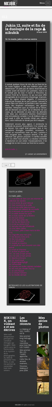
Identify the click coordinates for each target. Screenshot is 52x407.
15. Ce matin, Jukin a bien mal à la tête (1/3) (24, 231)
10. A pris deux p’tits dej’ (18, 220)
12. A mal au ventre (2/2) (19, 224)
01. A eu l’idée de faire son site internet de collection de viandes (26, 199)
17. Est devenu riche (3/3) (19, 237)
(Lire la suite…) (11, 149)
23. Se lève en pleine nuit (19, 251)
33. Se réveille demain (17, 275)
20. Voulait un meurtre (18, 243)
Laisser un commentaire (37, 154)
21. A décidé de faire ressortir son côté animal (24, 246)
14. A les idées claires (17, 228)
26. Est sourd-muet (16, 260)
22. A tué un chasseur (17, 249)
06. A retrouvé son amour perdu (22, 211)
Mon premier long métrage (25, 337)
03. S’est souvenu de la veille (20, 205)
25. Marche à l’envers (17, 258)
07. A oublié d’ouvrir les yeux (20, 213)
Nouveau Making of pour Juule (24, 368)
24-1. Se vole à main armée (20, 253)
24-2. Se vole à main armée (20, 256)
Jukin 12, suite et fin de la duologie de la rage (25, 27)
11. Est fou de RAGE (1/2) (19, 222)
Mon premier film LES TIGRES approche (25, 353)
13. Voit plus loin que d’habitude (21, 226)
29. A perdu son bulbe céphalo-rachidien (25, 266)
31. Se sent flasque (16, 270)
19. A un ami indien (16, 241)
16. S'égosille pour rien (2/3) (20, 234)
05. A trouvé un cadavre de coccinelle (24, 209)
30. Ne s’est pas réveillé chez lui (21, 268)
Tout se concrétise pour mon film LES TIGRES (25, 344)
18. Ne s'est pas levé (17, 239)
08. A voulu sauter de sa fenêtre (22, 215)
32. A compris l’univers (18, 273)
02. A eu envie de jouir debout (21, 203)
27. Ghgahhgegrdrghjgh (18, 262)
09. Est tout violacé (16, 218)
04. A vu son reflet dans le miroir (22, 207)
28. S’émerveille (15, 264)
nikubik (12, 32)
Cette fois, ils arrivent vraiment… (25, 361)
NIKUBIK (18, 405)
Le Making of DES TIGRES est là (25, 331)
